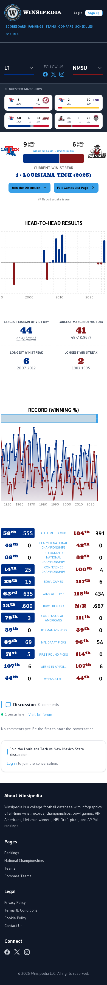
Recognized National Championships (53, 557)
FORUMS (11, 34)
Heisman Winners (53, 630)
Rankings (11, 852)
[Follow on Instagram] (61, 74)
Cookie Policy (15, 917)
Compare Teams (18, 875)
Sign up (94, 13)
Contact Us (13, 925)
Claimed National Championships (53, 545)
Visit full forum (40, 714)
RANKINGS (35, 26)
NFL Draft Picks (53, 642)
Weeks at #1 (53, 679)
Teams (9, 868)
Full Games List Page (73, 188)
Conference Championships (53, 569)
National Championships (24, 860)
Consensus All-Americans (53, 618)
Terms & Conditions (21, 910)
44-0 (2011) (26, 338)
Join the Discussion (26, 188)
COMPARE (65, 26)
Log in (12, 763)
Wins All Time (53, 594)
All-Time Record (53, 533)
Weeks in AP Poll (53, 666)
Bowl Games (53, 581)
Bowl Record (53, 606)
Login (78, 12)
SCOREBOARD (15, 26)
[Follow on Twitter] (53, 74)
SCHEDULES (84, 26)
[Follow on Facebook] (45, 74)
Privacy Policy (15, 902)
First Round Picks (53, 654)
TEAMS (51, 26)
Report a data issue (56, 199)
